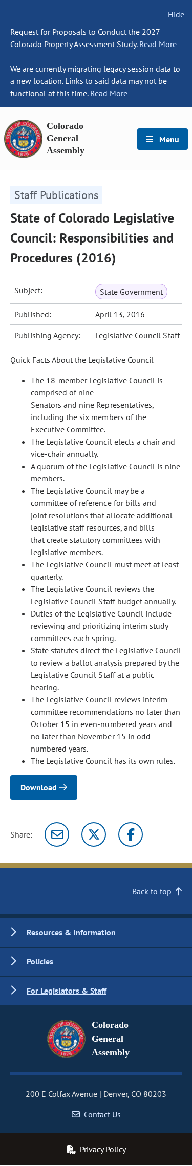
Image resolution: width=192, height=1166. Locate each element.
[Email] (57, 834)
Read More (158, 44)
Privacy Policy (103, 1149)
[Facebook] (130, 834)
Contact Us (102, 1114)
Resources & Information (71, 932)
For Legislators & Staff (66, 990)
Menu (168, 139)
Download (39, 787)
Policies (40, 961)
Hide (176, 14)
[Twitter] (93, 834)
